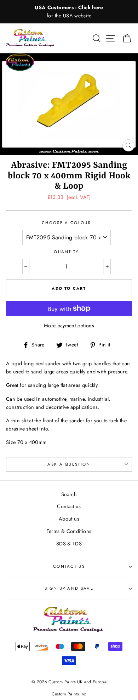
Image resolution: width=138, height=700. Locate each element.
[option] (69, 12)
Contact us (69, 506)
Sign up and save (69, 588)
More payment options (69, 325)
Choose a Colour (66, 223)
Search (69, 494)
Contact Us (69, 566)
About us (69, 518)
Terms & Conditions (69, 531)
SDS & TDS (69, 543)
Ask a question (68, 464)
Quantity (66, 252)
